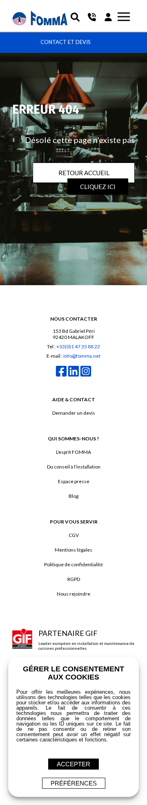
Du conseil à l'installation (73, 467)
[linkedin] (73, 375)
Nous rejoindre (73, 594)
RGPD (73, 579)
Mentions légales (73, 550)
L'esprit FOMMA (73, 452)
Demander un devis (73, 413)
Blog (73, 496)
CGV (74, 535)
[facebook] (61, 375)
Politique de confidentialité (73, 564)
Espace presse (73, 481)
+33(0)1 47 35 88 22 (78, 346)
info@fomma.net (81, 356)
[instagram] (86, 375)
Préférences (74, 783)
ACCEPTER (73, 764)
